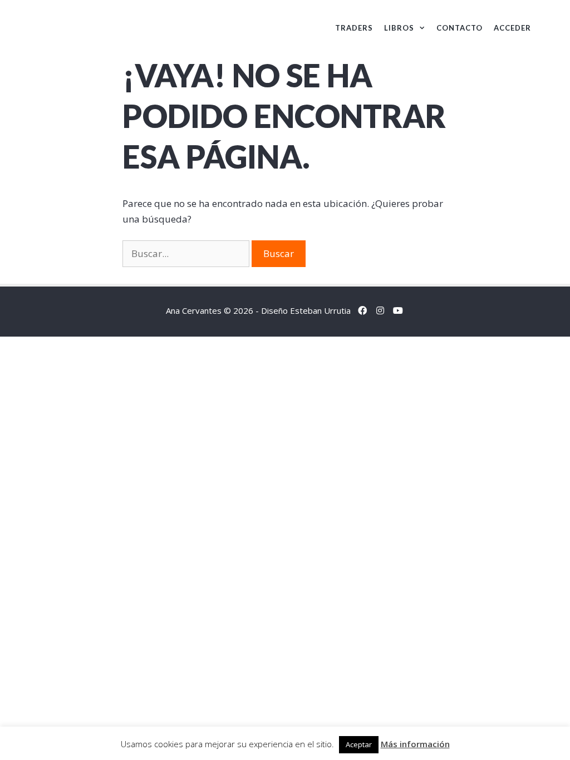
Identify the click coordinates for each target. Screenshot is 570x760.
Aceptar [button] (359, 744)
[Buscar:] (187, 253)
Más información (415, 743)
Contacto (459, 27)
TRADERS (354, 27)
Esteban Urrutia (320, 310)
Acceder (512, 27)
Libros (399, 27)
